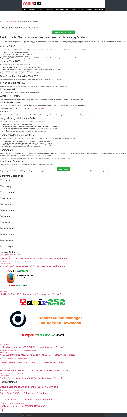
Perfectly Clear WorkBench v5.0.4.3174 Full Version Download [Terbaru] (35, 370)
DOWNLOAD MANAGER (62, 9)
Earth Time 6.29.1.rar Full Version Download (24, 393)
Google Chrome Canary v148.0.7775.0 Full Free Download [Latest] (32, 362)
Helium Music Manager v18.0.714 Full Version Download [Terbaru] (32, 347)
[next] (3, 410)
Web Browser (3, 291)
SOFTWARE (32, 9)
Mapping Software (5, 263)
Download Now (63, 169)
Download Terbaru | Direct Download (63, 32)
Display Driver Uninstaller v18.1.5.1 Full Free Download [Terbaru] (31, 378)
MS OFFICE (89, 9)
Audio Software (4, 344)
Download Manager (5, 256)
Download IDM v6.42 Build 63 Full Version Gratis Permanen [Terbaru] (34, 258)
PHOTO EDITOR (99, 9)
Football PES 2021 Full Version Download (22, 405)
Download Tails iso (38, 108)
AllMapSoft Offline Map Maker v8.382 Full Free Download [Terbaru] (33, 266)
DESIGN (73, 9)
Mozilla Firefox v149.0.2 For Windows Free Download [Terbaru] (30, 294)
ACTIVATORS (49, 9)
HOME (24, 9)
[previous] (1, 410)
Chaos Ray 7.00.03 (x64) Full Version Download (26, 399)
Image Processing (5, 368)
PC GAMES (40, 9)
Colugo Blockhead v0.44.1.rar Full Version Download (29, 386)
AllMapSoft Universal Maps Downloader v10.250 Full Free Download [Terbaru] (38, 355)
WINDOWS (80, 9)
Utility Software (4, 375)
